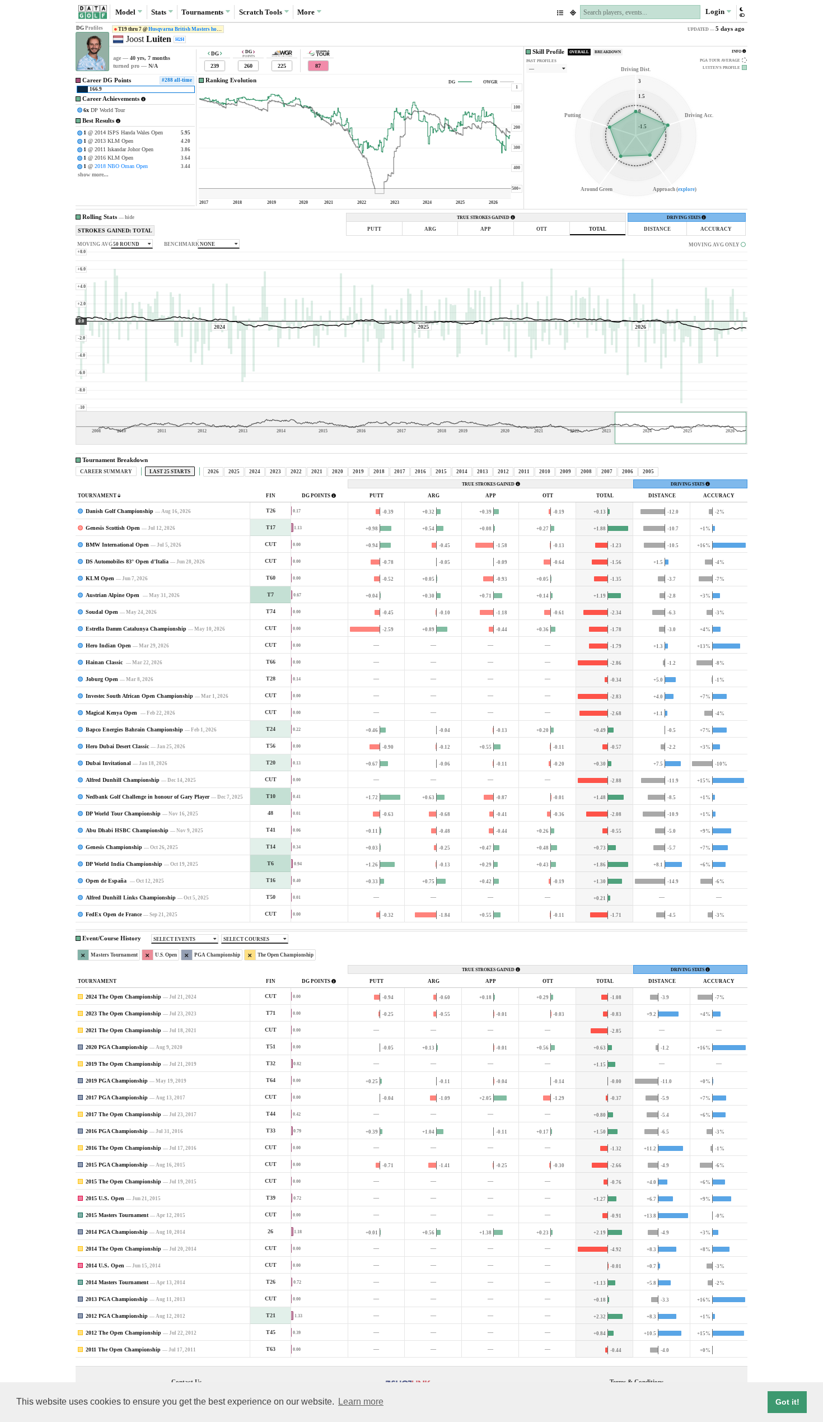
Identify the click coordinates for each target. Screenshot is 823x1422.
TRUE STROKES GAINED (484, 217)
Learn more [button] (361, 1401)
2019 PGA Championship (117, 1081)
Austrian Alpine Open (113, 595)
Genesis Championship (114, 847)
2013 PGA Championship (117, 1299)
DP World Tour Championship (123, 813)
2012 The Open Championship (123, 1333)
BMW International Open (117, 545)
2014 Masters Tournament (117, 1282)
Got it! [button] (787, 1401)
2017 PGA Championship (117, 1097)
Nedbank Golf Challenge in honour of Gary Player (147, 797)
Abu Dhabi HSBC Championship (127, 830)
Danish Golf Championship (119, 511)
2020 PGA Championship (117, 1047)
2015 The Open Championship (123, 1181)
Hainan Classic (105, 662)
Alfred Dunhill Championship (123, 780)
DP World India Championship (124, 864)
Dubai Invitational (108, 763)
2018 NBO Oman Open (121, 166)
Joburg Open (102, 679)
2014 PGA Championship (117, 1232)
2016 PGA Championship (117, 1131)
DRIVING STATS (684, 217)
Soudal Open (102, 612)
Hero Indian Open (108, 645)
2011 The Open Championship (123, 1349)
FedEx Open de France (114, 914)
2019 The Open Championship (123, 1064)
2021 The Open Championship (123, 1030)
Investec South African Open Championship (139, 696)
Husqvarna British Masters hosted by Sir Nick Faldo (207, 29)
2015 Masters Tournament (117, 1215)
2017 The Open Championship (123, 1114)
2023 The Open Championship (123, 1013)
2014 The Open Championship (123, 1249)
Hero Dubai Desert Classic (117, 746)
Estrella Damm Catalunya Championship (136, 629)
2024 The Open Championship (123, 997)
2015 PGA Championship (117, 1165)
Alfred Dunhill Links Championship (131, 897)
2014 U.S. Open (105, 1265)
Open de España (107, 881)
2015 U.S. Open (105, 1198)
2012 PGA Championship (117, 1316)
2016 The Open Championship (123, 1148)
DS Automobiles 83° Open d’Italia (127, 561)
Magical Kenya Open (112, 713)
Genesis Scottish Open (113, 528)
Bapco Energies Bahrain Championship (134, 729)
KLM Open (100, 578)
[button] (741, 12)
